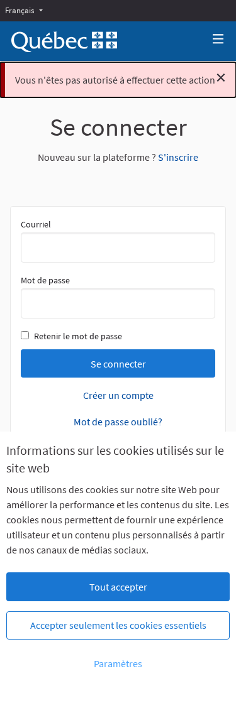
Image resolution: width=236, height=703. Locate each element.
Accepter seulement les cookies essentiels (118, 625)
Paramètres (118, 663)
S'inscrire (178, 157)
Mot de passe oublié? (118, 421)
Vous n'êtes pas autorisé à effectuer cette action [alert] (120, 77)
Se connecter (118, 363)
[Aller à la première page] (64, 41)
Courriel (36, 224)
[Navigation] (218, 39)
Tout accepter (118, 586)
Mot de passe (45, 280)
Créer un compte (118, 395)
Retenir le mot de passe (78, 336)
